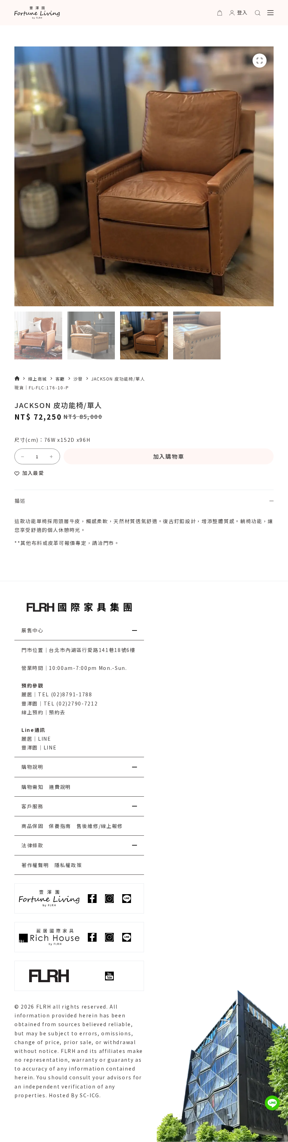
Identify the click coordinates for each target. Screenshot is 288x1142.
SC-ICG (89, 1095)
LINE (44, 738)
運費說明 (60, 786)
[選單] (270, 13)
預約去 (57, 712)
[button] (79, 630)
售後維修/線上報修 (100, 825)
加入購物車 (168, 456)
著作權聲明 (35, 864)
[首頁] (17, 378)
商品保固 (32, 825)
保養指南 (60, 825)
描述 (19, 500)
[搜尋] (257, 12)
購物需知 (32, 786)
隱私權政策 (68, 864)
